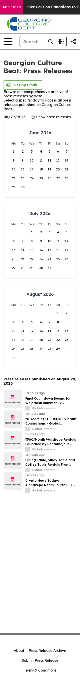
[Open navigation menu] (8, 41)
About (19, 650)
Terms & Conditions (40, 670)
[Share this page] (73, 41)
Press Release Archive (47, 650)
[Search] (50, 41)
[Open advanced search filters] (61, 41)
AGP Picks (12, 7)
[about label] (27, 408)
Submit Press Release (40, 660)
